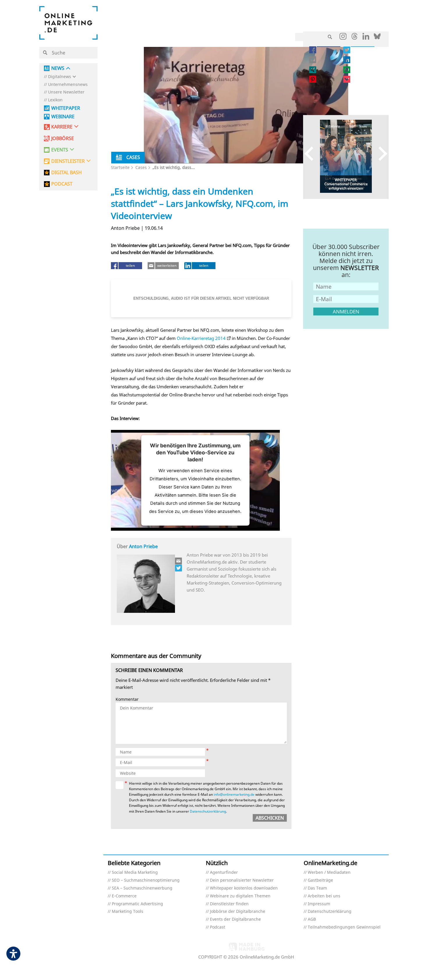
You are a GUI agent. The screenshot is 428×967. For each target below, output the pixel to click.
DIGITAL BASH (66, 172)
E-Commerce (124, 896)
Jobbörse (62, 138)
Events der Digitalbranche (235, 919)
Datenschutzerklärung (208, 811)
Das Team (317, 888)
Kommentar (127, 699)
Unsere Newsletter (66, 92)
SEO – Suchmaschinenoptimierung (146, 880)
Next (380, 153)
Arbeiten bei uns (324, 896)
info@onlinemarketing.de (234, 794)
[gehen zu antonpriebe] (179, 567)
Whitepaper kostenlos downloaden (244, 888)
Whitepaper (65, 108)
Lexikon (55, 100)
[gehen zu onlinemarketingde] (342, 37)
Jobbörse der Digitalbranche (237, 911)
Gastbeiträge (320, 880)
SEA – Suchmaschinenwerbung (142, 888)
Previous (312, 153)
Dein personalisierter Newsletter (242, 880)
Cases (141, 167)
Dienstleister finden (229, 903)
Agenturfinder (224, 872)
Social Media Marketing (135, 872)
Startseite (120, 167)
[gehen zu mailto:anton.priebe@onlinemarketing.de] (179, 560)
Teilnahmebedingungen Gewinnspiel (344, 927)
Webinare (63, 116)
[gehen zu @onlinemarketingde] (354, 38)
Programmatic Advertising (137, 903)
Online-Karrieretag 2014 (201, 338)
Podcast (217, 927)
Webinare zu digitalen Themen (240, 896)
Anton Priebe (143, 546)
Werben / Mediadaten (329, 872)
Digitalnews (59, 76)
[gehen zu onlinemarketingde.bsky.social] (377, 38)
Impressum (319, 903)
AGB (312, 919)
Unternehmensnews (68, 84)
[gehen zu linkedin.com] (365, 38)
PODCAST (61, 184)
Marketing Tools (127, 911)
